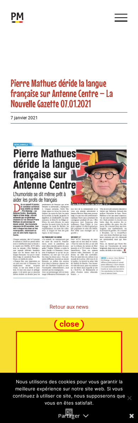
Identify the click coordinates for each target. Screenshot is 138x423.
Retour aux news (69, 307)
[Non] (129, 397)
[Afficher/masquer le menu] (121, 18)
